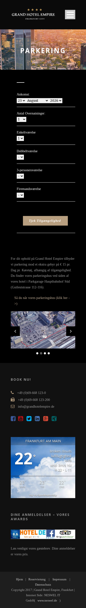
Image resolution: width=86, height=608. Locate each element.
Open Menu (70, 14)
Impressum (59, 579)
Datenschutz (43, 584)
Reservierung (37, 579)
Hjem (19, 579)
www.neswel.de (47, 600)
